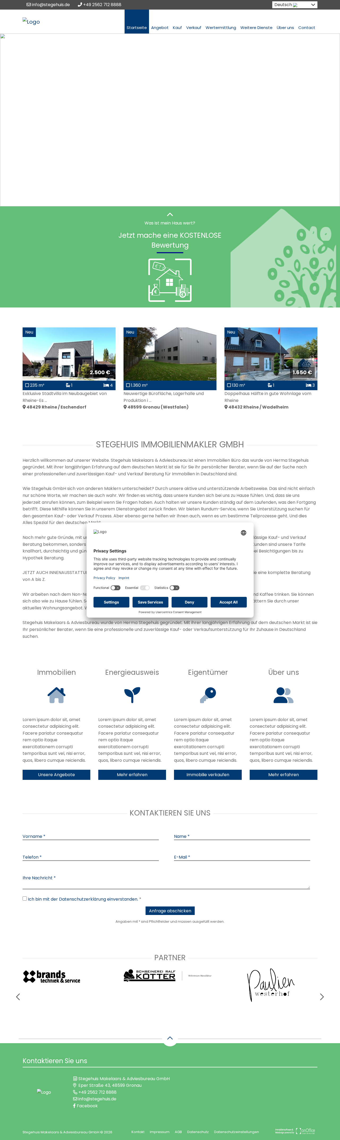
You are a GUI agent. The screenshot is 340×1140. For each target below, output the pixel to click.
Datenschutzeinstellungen (236, 1131)
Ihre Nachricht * (39, 878)
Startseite (137, 27)
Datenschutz (198, 1131)
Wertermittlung (221, 27)
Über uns (285, 27)
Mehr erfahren (132, 775)
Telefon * (32, 857)
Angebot (160, 27)
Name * (182, 836)
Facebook (87, 1106)
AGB (178, 1131)
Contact (306, 27)
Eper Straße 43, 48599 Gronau (110, 1085)
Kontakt (137, 1131)
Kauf (177, 27)
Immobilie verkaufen (207, 775)
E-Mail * (182, 857)
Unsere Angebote (56, 775)
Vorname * (34, 836)
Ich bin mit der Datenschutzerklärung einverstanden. (83, 899)
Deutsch (283, 5)
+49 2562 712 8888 (101, 5)
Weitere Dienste (256, 27)
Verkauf (193, 27)
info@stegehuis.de (50, 5)
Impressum (159, 1131)
